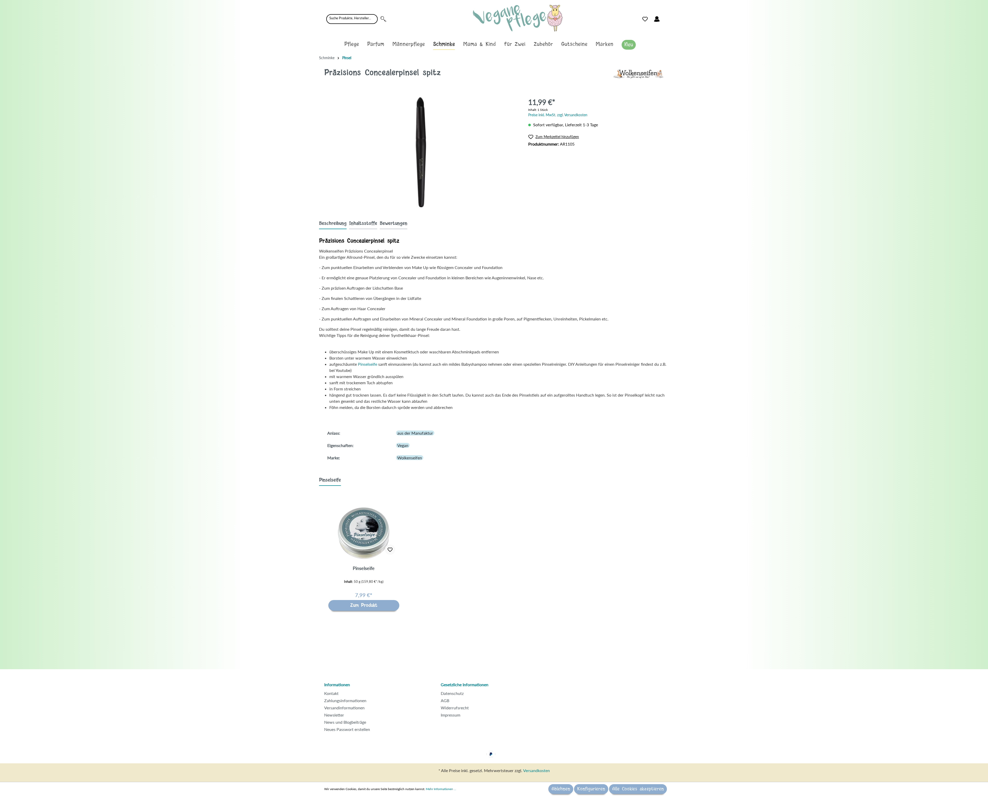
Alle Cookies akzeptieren (638, 789)
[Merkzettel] (645, 19)
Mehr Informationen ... (441, 789)
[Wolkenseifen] (638, 73)
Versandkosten (536, 770)
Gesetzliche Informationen (464, 684)
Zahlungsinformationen (345, 700)
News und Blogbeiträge (345, 722)
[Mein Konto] (657, 19)
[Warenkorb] (666, 17)
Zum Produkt (363, 605)
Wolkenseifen (409, 457)
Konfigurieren (591, 789)
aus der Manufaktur (415, 433)
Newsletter (334, 714)
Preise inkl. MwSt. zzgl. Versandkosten (557, 115)
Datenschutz (452, 693)
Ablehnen (560, 789)
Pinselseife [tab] (330, 480)
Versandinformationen (344, 707)
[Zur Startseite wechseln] (517, 18)
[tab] (333, 223)
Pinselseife (367, 364)
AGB (445, 700)
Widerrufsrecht (455, 707)
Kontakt (331, 693)
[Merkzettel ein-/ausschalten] (390, 549)
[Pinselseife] (363, 533)
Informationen (337, 684)
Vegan (402, 445)
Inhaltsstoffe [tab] (363, 223)
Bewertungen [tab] (393, 223)
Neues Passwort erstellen (347, 729)
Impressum (450, 714)
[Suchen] (383, 19)
